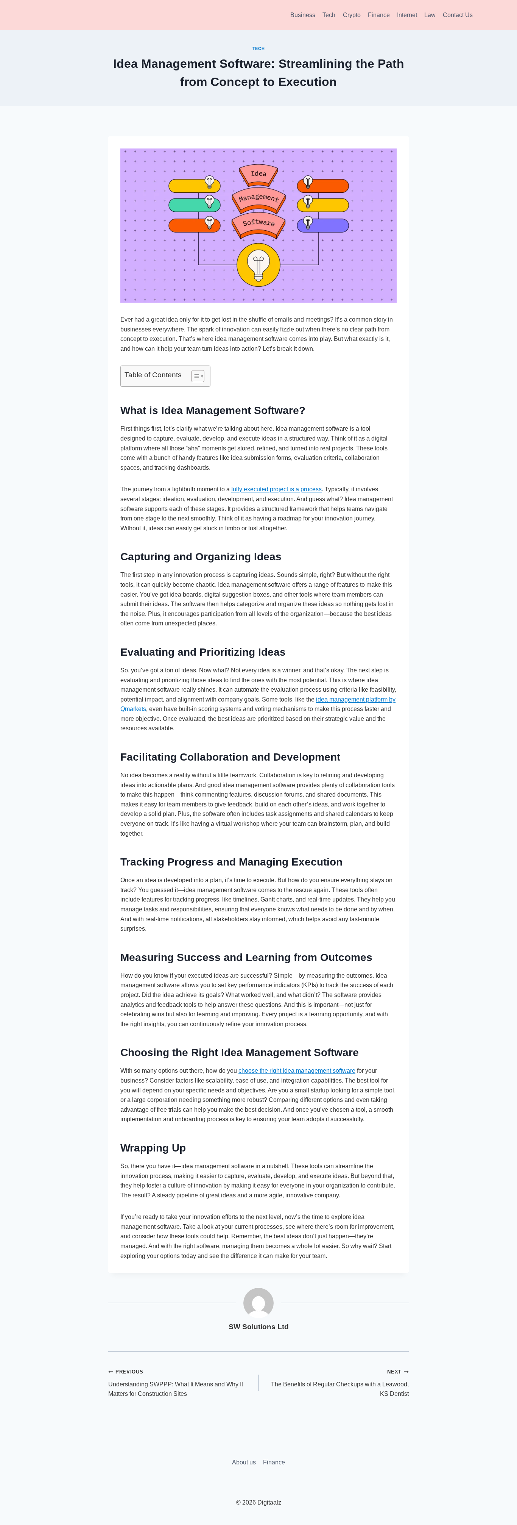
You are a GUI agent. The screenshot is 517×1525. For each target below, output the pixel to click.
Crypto (352, 15)
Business (302, 15)
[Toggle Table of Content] (193, 376)
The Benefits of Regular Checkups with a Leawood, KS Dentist (340, 1383)
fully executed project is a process (276, 489)
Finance (379, 15)
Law (430, 15)
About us (244, 1462)
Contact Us (458, 15)
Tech (328, 15)
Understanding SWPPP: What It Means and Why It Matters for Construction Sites (175, 1383)
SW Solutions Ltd (259, 1327)
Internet (407, 15)
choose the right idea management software (296, 1070)
